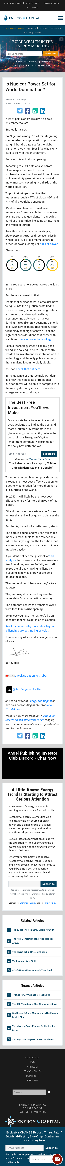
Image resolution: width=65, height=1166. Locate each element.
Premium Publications (14, 28)
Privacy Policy (50, 903)
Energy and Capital (40, 701)
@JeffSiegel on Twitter (27, 689)
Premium (32, 1080)
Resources (56, 28)
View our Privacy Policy (39, 459)
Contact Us (32, 1057)
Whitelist (33, 1066)
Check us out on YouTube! (31, 675)
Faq (32, 1062)
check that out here (28, 369)
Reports (43, 28)
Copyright (32, 1076)
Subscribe (49, 453)
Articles (32, 28)
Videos (38, 33)
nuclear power (49, 243)
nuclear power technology (35, 339)
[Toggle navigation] (60, 18)
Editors (27, 33)
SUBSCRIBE (51, 53)
